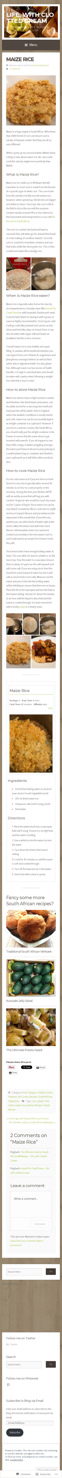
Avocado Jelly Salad (19, 1001)
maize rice (20, 1105)
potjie (22, 607)
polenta (30, 1105)
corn (34, 1101)
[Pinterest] (8, 1385)
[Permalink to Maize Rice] (31, 100)
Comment (39, 1224)
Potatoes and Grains (18, 1096)
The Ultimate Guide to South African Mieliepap (31, 1122)
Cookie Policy (16, 1460)
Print (50, 708)
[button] (18, 273)
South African (45, 1096)
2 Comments (15, 69)
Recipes (34, 1096)
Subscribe (15, 1432)
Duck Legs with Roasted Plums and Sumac (29, 1119)
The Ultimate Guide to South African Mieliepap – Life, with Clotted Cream (29, 1156)
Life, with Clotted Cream (30, 18)
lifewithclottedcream (40, 65)
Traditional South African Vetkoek (28, 951)
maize (11, 1105)
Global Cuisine (45, 1092)
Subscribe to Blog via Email (24, 1400)
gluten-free (43, 1101)
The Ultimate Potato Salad (24, 1050)
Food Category (29, 1092)
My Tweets (11, 1344)
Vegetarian (13, 1101)
